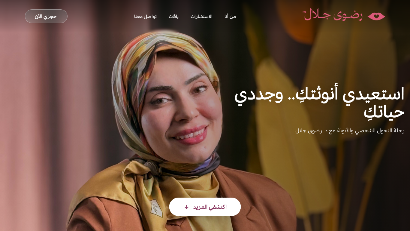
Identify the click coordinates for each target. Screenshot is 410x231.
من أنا (230, 16)
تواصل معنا (145, 16)
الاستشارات (202, 16)
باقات (174, 16)
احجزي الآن (46, 16)
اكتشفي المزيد (210, 207)
